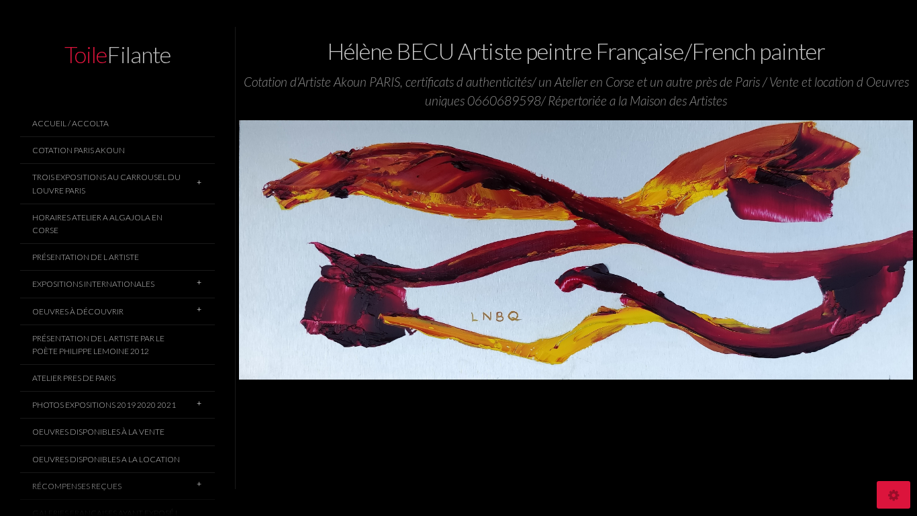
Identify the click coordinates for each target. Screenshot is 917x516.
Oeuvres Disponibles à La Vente (98, 432)
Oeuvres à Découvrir (78, 311)
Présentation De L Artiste (85, 257)
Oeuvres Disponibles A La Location (106, 459)
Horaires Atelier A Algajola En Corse (97, 223)
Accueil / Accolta (70, 123)
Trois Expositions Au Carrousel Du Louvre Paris (106, 183)
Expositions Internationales (93, 284)
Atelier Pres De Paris (73, 378)
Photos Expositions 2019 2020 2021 (104, 405)
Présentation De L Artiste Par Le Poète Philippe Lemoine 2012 (98, 344)
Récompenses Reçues (77, 486)
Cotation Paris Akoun (78, 150)
